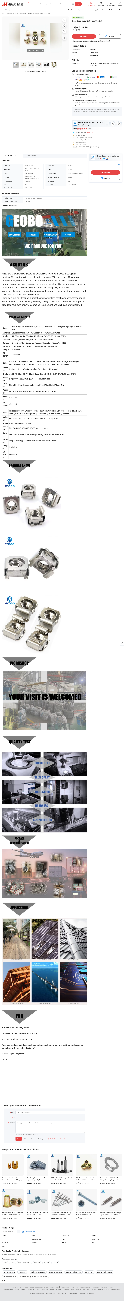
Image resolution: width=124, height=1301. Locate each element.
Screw (34, 1242)
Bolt (63, 1242)
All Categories (9, 10)
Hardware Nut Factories (38, 1272)
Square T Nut (89, 1272)
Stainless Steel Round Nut (104, 1272)
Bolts (5, 1263)
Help (88, 10)
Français (36, 1289)
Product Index (95, 1287)
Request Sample (105, 41)
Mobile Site (104, 1287)
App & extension (99, 10)
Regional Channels (85, 1287)
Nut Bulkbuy (43, 1277)
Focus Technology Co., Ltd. (49, 1293)
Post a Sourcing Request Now (58, 1139)
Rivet (63, 1239)
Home (3, 13)
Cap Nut (46, 1263)
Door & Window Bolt (24, 1263)
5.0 (98, 159)
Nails (33, 1235)
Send (18, 1139)
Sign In (75, 147)
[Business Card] (119, 164)
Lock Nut (37, 1263)
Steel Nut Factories (9, 1272)
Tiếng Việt (106, 1289)
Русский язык (44, 1289)
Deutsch (58, 1289)
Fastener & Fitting (33, 13)
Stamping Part (36, 1239)
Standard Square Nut (9, 1277)
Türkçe (100, 1289)
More (3, 1280)
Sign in (120, 5)
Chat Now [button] (111, 36)
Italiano (52, 1289)
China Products (24, 1287)
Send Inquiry (83, 36)
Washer (4, 1242)
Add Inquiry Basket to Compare (35, 71)
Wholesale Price (65, 1287)
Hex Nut (55, 1263)
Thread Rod (95, 1239)
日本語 (83, 1289)
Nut (41, 13)
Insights (111, 1287)
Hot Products (14, 1287)
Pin (3, 1239)
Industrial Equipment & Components (16, 13)
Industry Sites (74, 1287)
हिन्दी (88, 1289)
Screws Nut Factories (55, 1272)
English (17, 1289)
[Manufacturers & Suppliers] (12, 4)
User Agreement (73, 1293)
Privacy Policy (90, 1293)
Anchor (94, 1235)
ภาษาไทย (93, 1289)
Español (23, 1289)
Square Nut (47, 13)
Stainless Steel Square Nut (28, 1277)
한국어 (77, 1289)
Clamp (4, 1235)
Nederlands (66, 1289)
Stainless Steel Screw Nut (73, 1272)
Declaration (82, 1293)
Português (29, 1289)
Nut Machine (23, 1272)
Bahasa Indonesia (115, 1289)
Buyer (79, 10)
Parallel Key (65, 1235)
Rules (120, 10)
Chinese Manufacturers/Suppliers (39, 1287)
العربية (72, 1289)
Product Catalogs (29, 1232)
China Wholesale (54, 1287)
